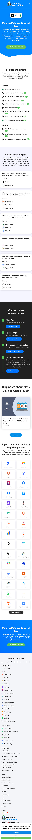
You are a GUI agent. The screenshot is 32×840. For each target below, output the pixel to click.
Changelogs (5, 785)
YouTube (7, 812)
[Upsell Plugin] (19, 15)
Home (3, 798)
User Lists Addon (6, 767)
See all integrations (16, 612)
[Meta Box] (12, 15)
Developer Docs (6, 780)
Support (4, 791)
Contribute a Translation (8, 788)
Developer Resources (8, 782)
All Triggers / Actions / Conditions (11, 753)
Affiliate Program (6, 803)
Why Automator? (6, 800)
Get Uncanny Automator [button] (15, 351)
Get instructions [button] (12, 371)
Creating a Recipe (7, 759)
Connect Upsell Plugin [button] (14, 339)
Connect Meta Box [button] (13, 326)
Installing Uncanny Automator (10, 756)
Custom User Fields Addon (9, 762)
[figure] (3, 89)
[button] (29, 4)
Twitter (5, 812)
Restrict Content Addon (8, 765)
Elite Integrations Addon (8, 770)
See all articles (16, 435)
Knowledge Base (6, 777)
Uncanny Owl (15, 822)
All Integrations (6, 751)
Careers (4, 806)
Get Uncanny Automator (16, 46)
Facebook (2, 812)
